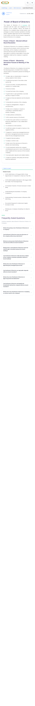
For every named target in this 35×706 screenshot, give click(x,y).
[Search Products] (27, 3)
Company (24, 25)
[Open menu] (32, 3)
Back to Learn (7, 168)
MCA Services (17, 8)
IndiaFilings (4, 8)
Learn (10, 8)
